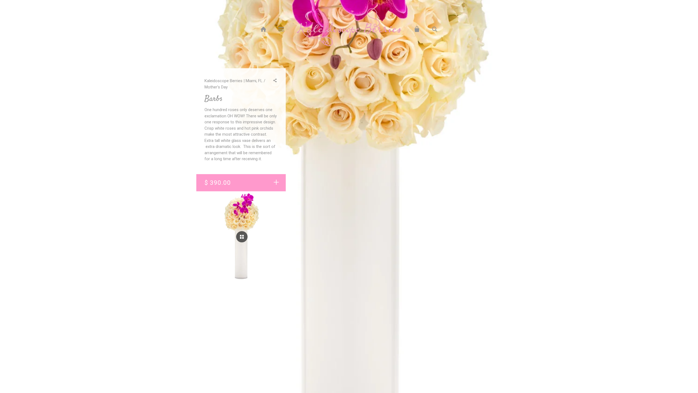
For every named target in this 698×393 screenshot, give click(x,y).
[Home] (263, 29)
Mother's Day (216, 87)
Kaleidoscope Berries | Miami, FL (233, 80)
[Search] (435, 29)
